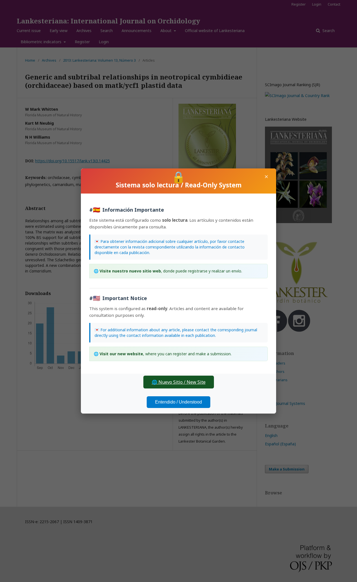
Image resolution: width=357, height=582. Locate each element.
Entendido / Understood (178, 402)
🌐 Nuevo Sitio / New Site (179, 382)
